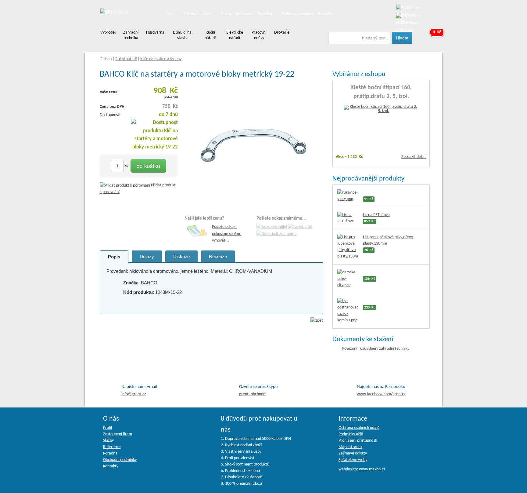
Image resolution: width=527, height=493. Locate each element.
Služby (226, 14)
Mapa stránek (350, 447)
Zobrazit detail (413, 157)
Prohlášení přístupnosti (358, 440)
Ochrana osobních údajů (359, 427)
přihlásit (403, 21)
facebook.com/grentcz (381, 394)
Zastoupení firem (198, 14)
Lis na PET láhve (376, 215)
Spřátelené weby (353, 460)
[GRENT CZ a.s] (114, 12)
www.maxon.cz (372, 469)
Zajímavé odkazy (353, 453)
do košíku (148, 166)
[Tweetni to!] (300, 227)
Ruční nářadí (126, 59)
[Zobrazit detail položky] (381, 109)
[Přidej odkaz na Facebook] (271, 227)
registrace (405, 29)
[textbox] (359, 38)
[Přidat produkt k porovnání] (125, 185)
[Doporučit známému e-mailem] (276, 234)
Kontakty (325, 14)
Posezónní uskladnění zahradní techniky (375, 348)
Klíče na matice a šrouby (160, 59)
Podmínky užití (351, 434)
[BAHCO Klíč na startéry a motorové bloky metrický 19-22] (254, 145)
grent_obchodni (252, 394)
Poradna (265, 14)
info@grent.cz (133, 394)
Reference (244, 14)
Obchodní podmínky (297, 14)
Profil (171, 14)
